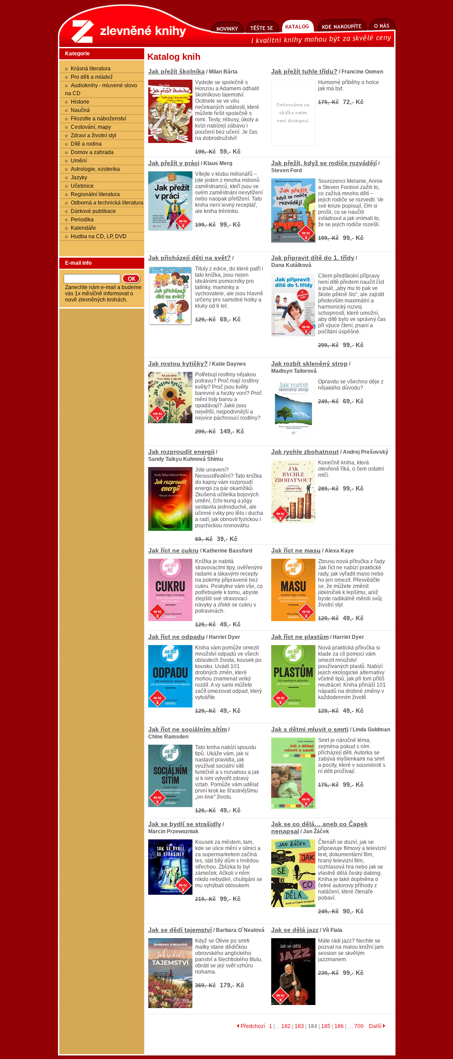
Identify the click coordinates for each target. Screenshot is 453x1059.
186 (339, 1026)
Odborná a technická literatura (107, 203)
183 (299, 1026)
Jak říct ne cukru (173, 550)
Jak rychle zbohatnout (305, 451)
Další (376, 1026)
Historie (80, 102)
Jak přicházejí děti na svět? (189, 257)
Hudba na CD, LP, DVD (99, 236)
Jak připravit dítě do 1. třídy (312, 257)
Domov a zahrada (92, 152)
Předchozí (252, 1026)
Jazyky (79, 177)
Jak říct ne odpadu (176, 636)
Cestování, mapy (91, 127)
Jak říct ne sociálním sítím (187, 729)
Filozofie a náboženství (98, 119)
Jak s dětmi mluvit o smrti (310, 729)
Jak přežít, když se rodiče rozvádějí (324, 162)
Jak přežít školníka (176, 71)
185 (325, 1026)
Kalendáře (83, 228)
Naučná (80, 110)
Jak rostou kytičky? (178, 363)
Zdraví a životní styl (93, 135)
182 (286, 1026)
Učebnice (82, 186)
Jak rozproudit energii (181, 451)
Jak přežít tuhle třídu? (304, 71)
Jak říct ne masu (296, 550)
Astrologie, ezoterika (95, 169)
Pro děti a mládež (92, 77)
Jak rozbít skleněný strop (309, 363)
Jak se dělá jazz (295, 929)
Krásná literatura (91, 69)
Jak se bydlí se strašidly (184, 823)
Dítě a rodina (86, 144)
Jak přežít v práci (174, 162)
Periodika (82, 219)
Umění (79, 161)
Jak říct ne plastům (300, 636)
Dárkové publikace (93, 211)
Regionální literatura (95, 194)
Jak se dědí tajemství (180, 929)
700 (359, 1026)
